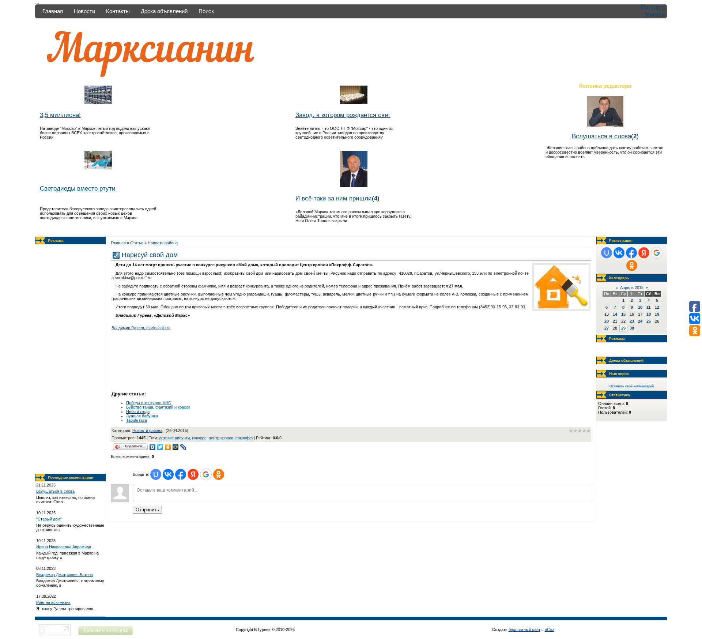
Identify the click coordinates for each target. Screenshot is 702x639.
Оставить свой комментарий (631, 386)
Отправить (147, 509)
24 (640, 321)
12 (657, 307)
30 (632, 328)
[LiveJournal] (183, 447)
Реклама (56, 240)
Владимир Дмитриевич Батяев (64, 574)
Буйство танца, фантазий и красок (158, 407)
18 (648, 314)
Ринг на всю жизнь (53, 602)
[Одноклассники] (168, 447)
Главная (52, 11)
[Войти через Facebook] (180, 474)
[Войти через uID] (155, 474)
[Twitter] (160, 447)
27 (606, 328)
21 (615, 321)
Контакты (118, 11)
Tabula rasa (136, 420)
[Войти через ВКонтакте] (168, 474)
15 (623, 314)
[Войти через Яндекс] (193, 474)
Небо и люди (138, 411)
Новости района (163, 243)
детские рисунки (174, 438)
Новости (84, 11)
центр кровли (221, 438)
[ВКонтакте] (152, 447)
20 (606, 321)
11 (648, 307)
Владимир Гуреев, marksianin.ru (141, 328)
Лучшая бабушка (142, 416)
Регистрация (621, 240)
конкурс (199, 438)
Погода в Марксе (653, 10)
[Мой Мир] (176, 447)
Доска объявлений (164, 11)
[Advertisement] (70, 359)
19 (657, 314)
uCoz (549, 629)
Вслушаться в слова (601, 136)
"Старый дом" (49, 519)
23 (632, 321)
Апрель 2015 (632, 287)
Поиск (206, 11)
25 (648, 321)
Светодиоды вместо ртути (78, 188)
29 (623, 328)
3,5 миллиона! (60, 115)
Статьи (136, 243)
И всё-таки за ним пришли (333, 198)
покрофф (244, 438)
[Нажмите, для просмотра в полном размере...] (561, 307)
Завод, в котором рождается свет (342, 115)
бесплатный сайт (524, 629)
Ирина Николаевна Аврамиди (63, 547)
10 (640, 307)
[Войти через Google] (206, 474)
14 (615, 314)
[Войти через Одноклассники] (218, 474)
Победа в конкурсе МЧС (148, 403)
